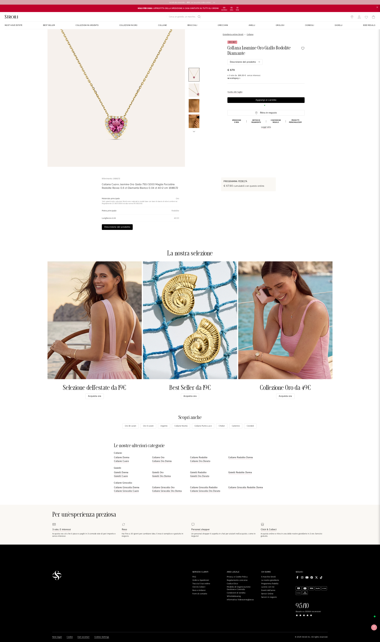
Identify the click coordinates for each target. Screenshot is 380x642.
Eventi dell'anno (268, 590)
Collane (250, 34)
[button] (266, 124)
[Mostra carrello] (373, 17)
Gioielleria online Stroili (233, 34)
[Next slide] (194, 131)
